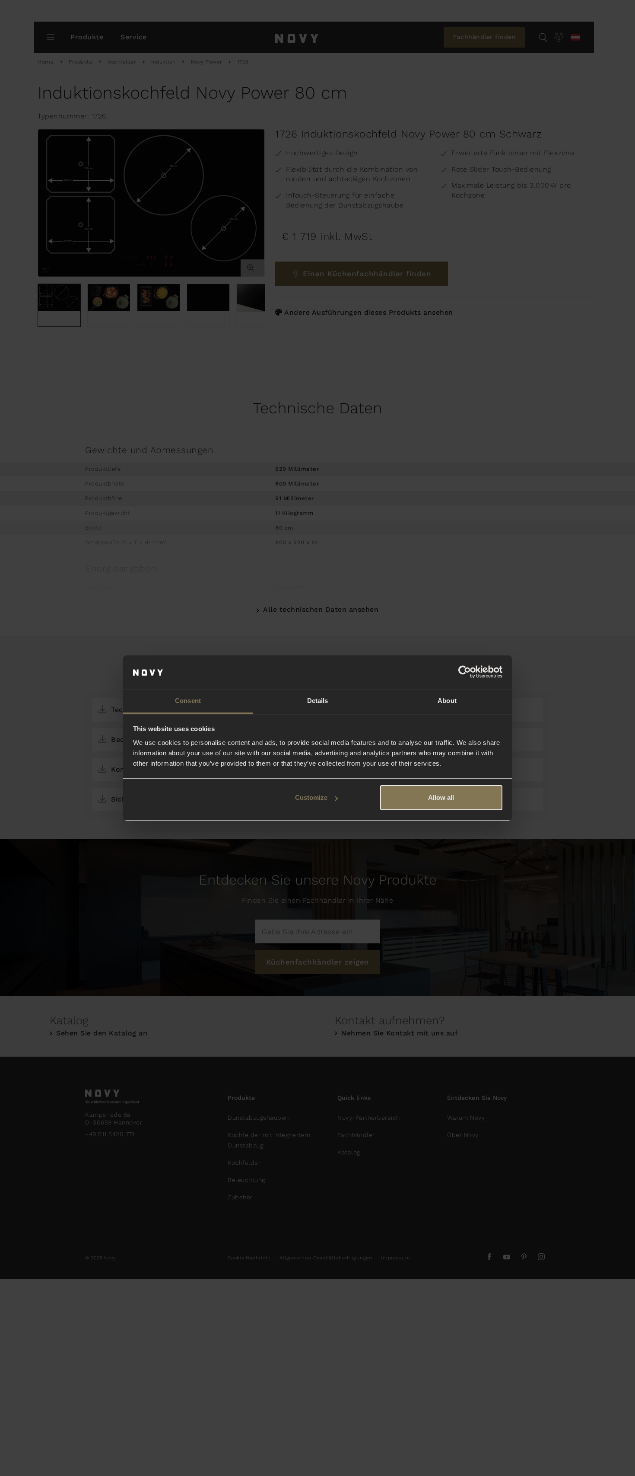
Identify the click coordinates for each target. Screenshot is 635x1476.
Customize (311, 797)
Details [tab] (317, 700)
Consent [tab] (188, 700)
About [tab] (447, 700)
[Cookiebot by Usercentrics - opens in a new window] (464, 672)
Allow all (441, 797)
